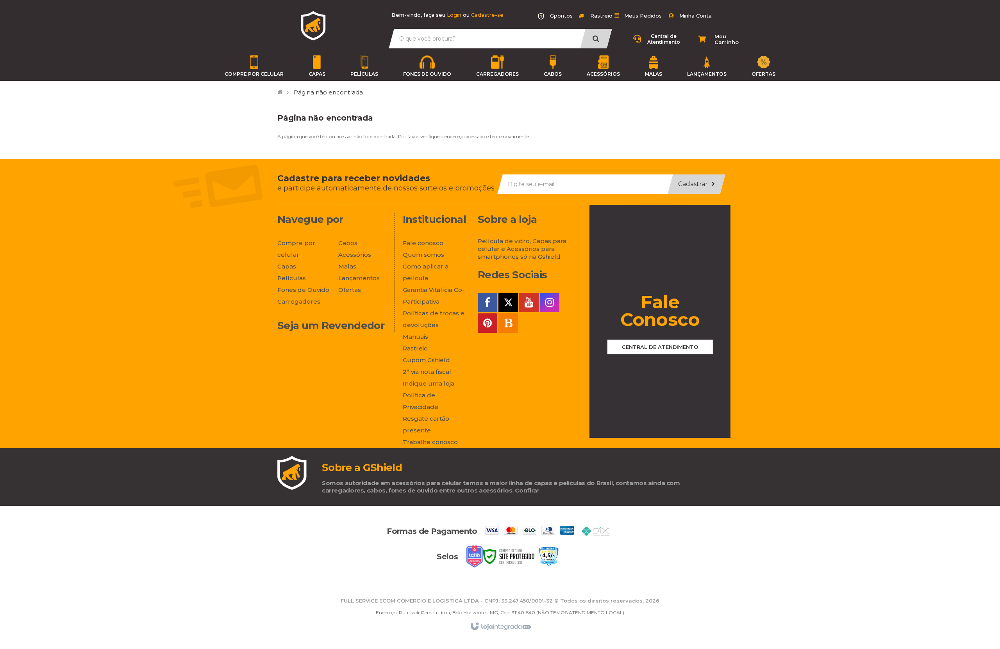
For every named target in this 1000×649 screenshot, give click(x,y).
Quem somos (423, 254)
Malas (653, 74)
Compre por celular (254, 74)
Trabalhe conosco (430, 442)
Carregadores (497, 74)
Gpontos (561, 15)
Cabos (553, 74)
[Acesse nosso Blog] (508, 324)
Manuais (415, 336)
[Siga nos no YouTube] (529, 304)
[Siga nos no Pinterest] (487, 324)
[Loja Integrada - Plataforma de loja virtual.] (500, 626)
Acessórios (603, 74)
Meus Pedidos (643, 15)
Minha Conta (695, 15)
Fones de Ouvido (427, 74)
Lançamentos (707, 74)
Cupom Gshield (426, 360)
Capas (317, 74)
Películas (364, 74)
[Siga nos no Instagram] (549, 304)
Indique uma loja (428, 383)
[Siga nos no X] (508, 304)
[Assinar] (696, 184)
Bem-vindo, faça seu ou (447, 15)
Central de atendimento (660, 347)
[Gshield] (313, 25)
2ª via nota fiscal (427, 371)
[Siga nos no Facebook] (487, 304)
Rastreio (600, 15)
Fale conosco (423, 243)
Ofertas (763, 74)
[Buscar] (596, 38)
